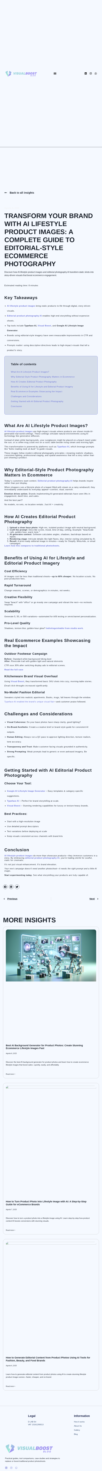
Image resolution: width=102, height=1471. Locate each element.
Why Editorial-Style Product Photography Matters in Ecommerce (43, 377)
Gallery (77, 1430)
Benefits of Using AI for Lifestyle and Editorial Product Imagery (42, 387)
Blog (76, 1434)
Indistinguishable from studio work (64, 628)
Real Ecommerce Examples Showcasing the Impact (36, 391)
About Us (78, 1426)
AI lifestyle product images (21, 306)
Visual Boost (44, 325)
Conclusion (16, 406)
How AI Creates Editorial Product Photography (34, 382)
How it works (79, 1422)
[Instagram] (91, 73)
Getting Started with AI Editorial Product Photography (37, 401)
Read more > (10, 1074)
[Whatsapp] (96, 73)
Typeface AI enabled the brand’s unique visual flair (29, 702)
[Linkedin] (85, 73)
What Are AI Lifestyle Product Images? (30, 372)
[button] (55, 73)
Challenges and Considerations (26, 396)
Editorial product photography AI (24, 316)
